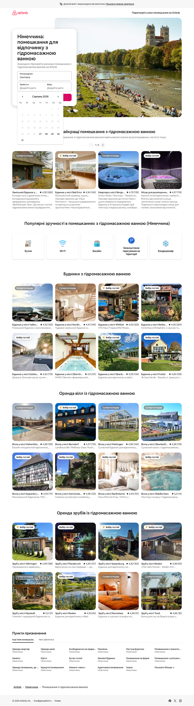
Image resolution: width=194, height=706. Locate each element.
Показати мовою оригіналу (120, 4)
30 (58, 134)
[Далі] (102, 145)
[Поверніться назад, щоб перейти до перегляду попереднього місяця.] (23, 97)
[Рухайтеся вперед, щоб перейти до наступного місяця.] (58, 97)
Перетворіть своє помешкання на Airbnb (156, 12)
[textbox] (31, 88)
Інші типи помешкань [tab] (23, 639)
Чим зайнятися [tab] (46, 639)
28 (46, 134)
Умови (57, 700)
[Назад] (91, 145)
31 (22, 140)
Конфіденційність (43, 700)
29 (52, 134)
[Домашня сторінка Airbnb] (20, 13)
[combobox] (44, 77)
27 (40, 134)
